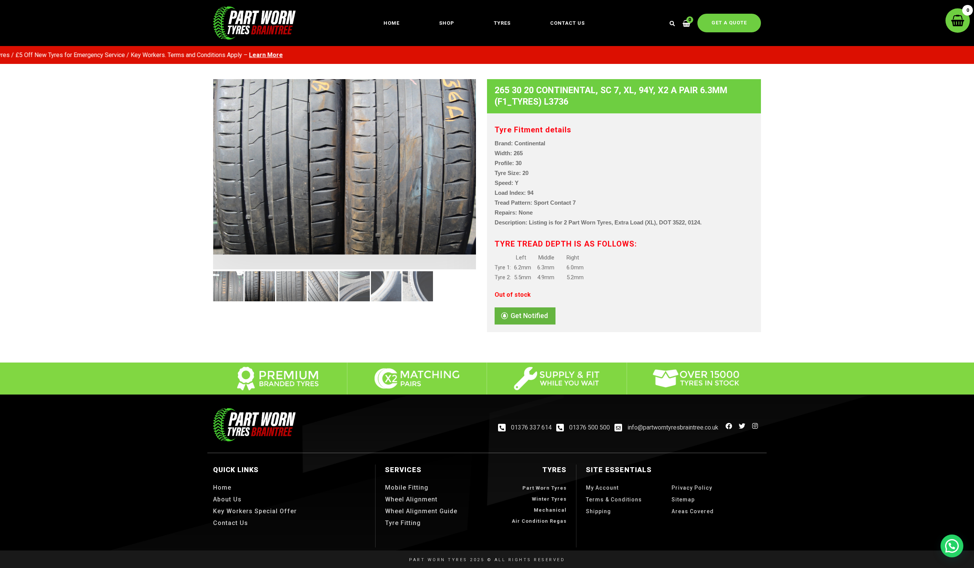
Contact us (567, 23)
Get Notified (529, 316)
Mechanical (550, 510)
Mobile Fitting (406, 487)
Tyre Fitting (403, 523)
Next (487, 194)
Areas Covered (693, 511)
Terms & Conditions (614, 499)
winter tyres (549, 499)
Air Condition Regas (539, 521)
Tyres (502, 23)
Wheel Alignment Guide (421, 511)
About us (227, 499)
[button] (952, 546)
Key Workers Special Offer (255, 511)
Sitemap (683, 499)
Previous (201, 194)
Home (391, 23)
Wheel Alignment (411, 499)
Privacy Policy (692, 488)
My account (602, 488)
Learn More (242, 55)
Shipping (598, 511)
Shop (446, 23)
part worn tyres (544, 488)
